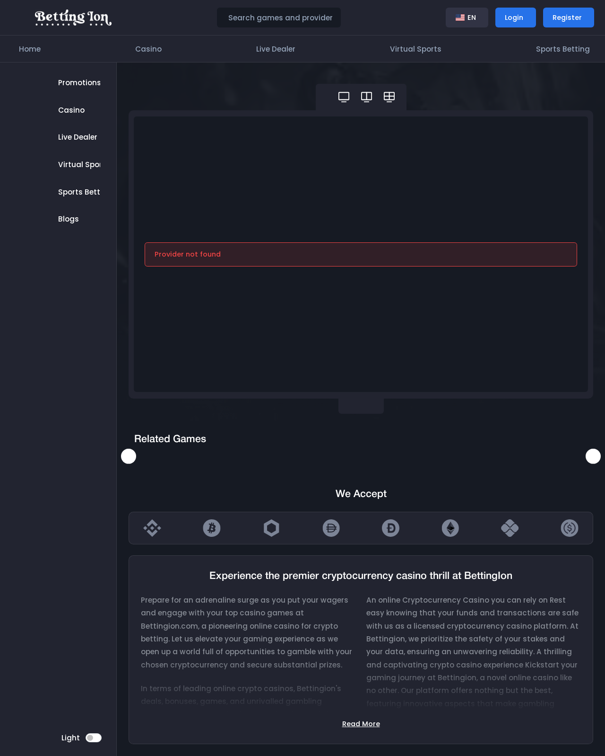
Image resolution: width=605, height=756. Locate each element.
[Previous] (128, 456)
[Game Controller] (344, 97)
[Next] (593, 456)
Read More (361, 724)
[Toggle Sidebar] (20, 18)
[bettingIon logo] (73, 17)
